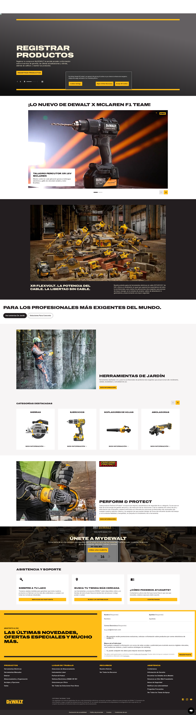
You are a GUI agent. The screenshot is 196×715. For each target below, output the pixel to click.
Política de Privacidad (140, 654)
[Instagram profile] (187, 699)
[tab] (15, 315)
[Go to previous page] (17, 81)
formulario (126, 656)
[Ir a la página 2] (100, 192)
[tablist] (98, 315)
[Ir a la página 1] (96, 192)
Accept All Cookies (122, 83)
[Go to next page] (37, 81)
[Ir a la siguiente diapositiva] (166, 192)
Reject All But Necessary (104, 83)
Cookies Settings (75, 83)
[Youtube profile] (191, 699)
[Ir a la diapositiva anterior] (161, 192)
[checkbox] (105, 637)
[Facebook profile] (183, 699)
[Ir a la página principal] (14, 702)
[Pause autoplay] (42, 81)
